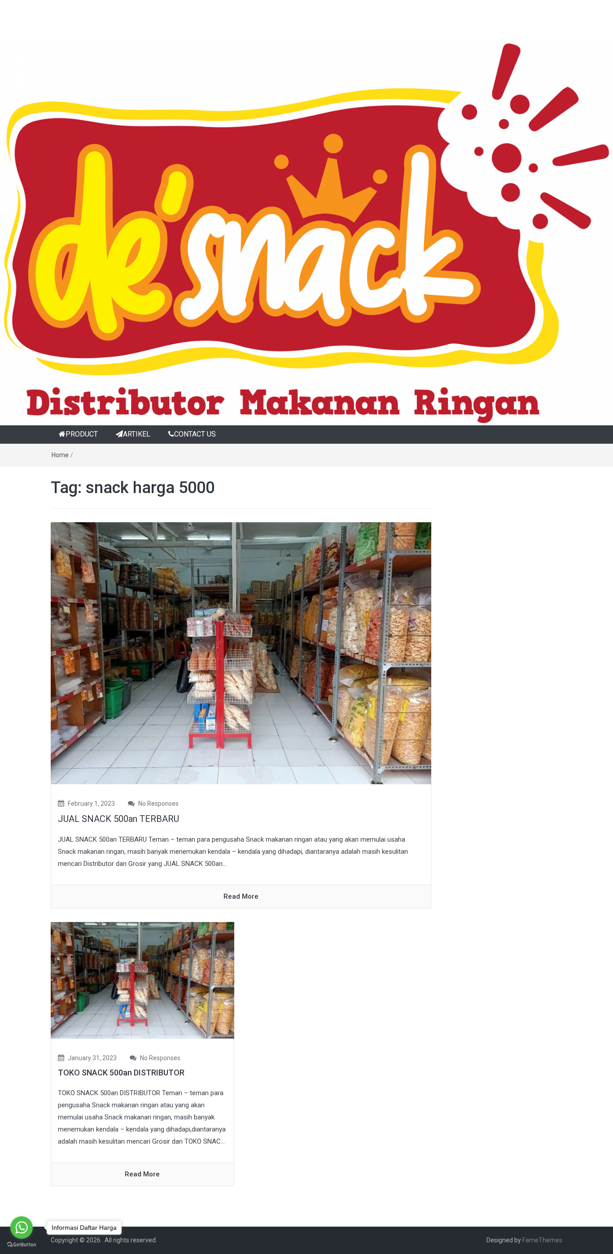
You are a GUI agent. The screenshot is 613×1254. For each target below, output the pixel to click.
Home (60, 455)
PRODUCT (82, 434)
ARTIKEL (136, 434)
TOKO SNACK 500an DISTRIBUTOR (121, 1072)
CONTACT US (195, 434)
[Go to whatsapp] (21, 1227)
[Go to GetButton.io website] (21, 1245)
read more (240, 896)
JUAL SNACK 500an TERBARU (118, 818)
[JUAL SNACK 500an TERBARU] (241, 653)
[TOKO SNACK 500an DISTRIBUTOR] (142, 980)
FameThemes (542, 1240)
